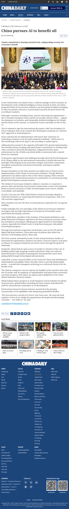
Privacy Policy (5, 492)
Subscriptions (5, 487)
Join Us (13, 487)
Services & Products (14, 481)
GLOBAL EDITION (12, 2)
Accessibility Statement (8, 490)
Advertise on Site (6, 484)
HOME (5, 15)
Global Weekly (15, 20)
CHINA (3, 2)
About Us (4, 481)
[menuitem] (34, 8)
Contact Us (16, 484)
